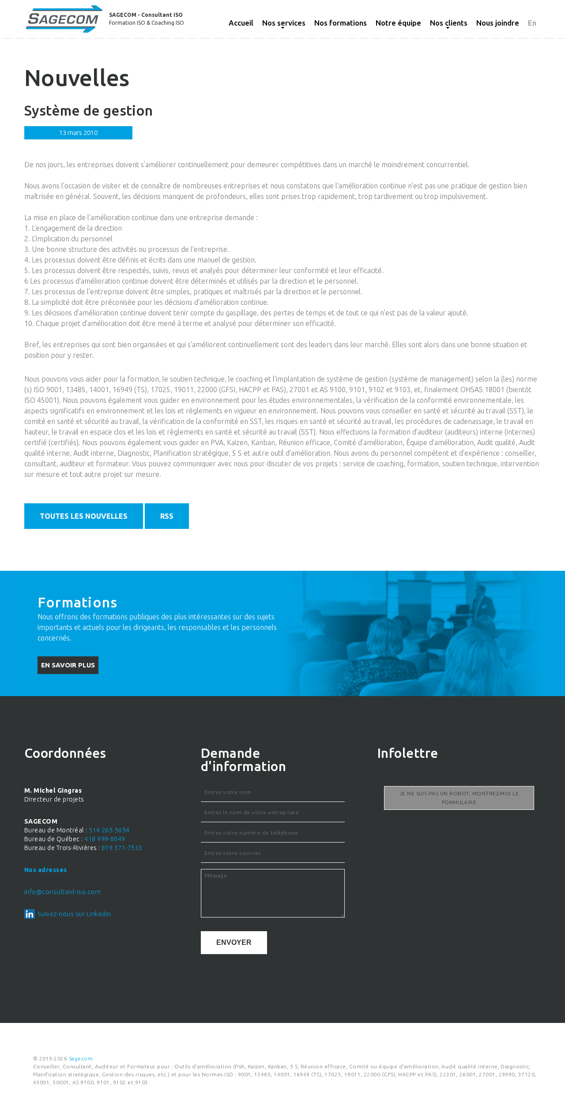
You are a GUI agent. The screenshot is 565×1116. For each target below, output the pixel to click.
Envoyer (234, 942)
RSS (166, 516)
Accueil (241, 23)
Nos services (283, 23)
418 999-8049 (104, 839)
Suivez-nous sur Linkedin (74, 914)
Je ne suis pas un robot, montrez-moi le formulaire (459, 797)
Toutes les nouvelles (84, 516)
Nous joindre (497, 23)
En (532, 23)
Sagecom (81, 1058)
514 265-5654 (109, 830)
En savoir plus (68, 665)
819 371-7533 (122, 847)
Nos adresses (45, 869)
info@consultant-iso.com (62, 891)
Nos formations (340, 23)
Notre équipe (398, 23)
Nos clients (448, 23)
